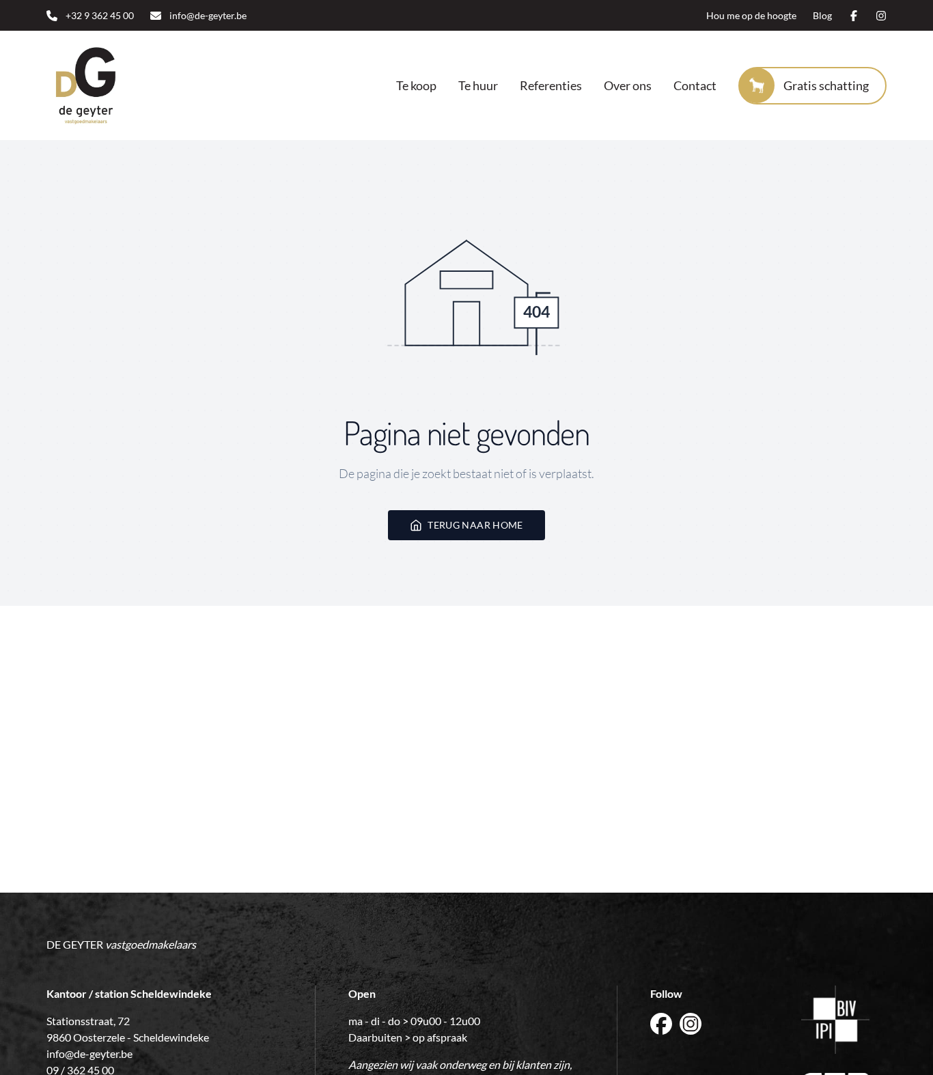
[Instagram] (881, 15)
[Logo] (116, 85)
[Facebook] (853, 15)
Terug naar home (475, 525)
